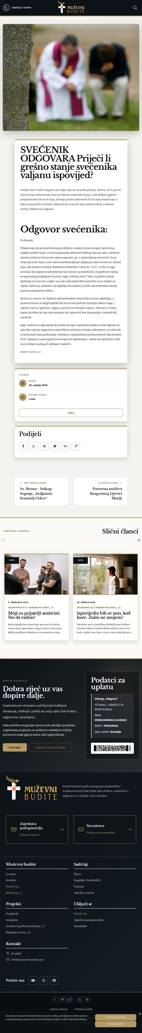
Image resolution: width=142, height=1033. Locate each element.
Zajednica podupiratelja (50, 747)
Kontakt (11, 880)
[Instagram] (43, 980)
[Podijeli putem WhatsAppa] (34, 446)
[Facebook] (54, 980)
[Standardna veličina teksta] (62, 1000)
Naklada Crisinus (16, 932)
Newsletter (80, 926)
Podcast (79, 887)
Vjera (71, 413)
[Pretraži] (135, 8)
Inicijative (12, 920)
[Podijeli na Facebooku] (23, 446)
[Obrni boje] (80, 1000)
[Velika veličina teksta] (69, 1000)
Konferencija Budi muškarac (23, 926)
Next (138, 540)
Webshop (12, 893)
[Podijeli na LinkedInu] (44, 446)
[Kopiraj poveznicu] (76, 446)
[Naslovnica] (71, 8)
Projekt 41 (12, 914)
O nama (11, 874)
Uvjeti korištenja (58, 1009)
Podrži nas (12, 887)
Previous (4, 540)
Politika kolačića (83, 1009)
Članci (77, 874)
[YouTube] (33, 980)
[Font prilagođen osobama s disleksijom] (87, 1000)
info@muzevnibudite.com (27, 960)
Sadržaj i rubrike (84, 893)
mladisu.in (34, 352)
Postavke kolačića (117, 1017)
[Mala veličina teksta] (55, 1000)
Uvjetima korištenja (77, 1019)
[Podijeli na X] (55, 446)
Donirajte (15, 747)
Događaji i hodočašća (87, 880)
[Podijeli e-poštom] (65, 446)
